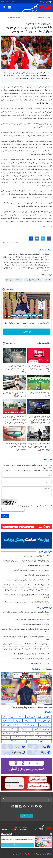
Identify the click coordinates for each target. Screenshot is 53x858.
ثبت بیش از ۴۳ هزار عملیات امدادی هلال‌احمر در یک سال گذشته (26, 585)
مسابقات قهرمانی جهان (14, 279)
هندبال (47, 279)
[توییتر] (28, 806)
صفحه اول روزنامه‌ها (42, 669)
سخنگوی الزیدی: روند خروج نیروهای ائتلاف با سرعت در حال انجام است (26, 613)
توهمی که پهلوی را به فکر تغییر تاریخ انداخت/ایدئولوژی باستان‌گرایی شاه (25, 638)
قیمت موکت (29, 720)
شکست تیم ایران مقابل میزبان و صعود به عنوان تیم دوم (29, 259)
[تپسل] (3, 289)
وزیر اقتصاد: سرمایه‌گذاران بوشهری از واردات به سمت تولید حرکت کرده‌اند (26, 596)
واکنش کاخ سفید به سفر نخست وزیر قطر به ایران (32, 619)
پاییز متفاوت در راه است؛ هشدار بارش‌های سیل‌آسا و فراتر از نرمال (26, 644)
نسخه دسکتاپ (27, 816)
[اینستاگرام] (32, 806)
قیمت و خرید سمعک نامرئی (22, 737)
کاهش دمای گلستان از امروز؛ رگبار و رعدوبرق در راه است (29, 653)
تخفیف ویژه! (17, 845)
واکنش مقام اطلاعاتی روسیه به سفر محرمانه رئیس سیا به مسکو (26, 602)
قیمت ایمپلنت (25, 729)
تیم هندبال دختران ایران (33, 279)
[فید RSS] (20, 806)
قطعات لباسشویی (10, 729)
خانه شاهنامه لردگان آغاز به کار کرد (37, 575)
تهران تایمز (39, 741)
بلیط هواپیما (28, 733)
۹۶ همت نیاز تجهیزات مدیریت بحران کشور (34, 556)
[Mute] (9, 316)
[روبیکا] (24, 806)
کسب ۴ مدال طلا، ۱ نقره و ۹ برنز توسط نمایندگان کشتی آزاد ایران (26, 649)
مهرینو (6, 737)
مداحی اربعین (45, 724)
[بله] (36, 806)
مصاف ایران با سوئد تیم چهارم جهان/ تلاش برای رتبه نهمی (29, 254)
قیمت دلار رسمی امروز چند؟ (39, 663)
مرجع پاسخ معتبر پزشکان (11, 724)
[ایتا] (12, 806)
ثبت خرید (27, 331)
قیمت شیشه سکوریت (16, 716)
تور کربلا (18, 720)
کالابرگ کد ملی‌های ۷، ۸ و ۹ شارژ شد (36, 624)
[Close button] (51, 834)
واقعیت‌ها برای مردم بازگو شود (38, 565)
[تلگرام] (40, 806)
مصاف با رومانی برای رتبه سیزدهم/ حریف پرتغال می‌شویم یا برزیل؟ (26, 257)
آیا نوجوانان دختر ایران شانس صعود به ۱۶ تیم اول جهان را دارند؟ (27, 265)
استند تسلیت (7, 720)
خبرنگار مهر (40, 86)
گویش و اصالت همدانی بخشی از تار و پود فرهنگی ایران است (28, 580)
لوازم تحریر (31, 716)
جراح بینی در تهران (44, 716)
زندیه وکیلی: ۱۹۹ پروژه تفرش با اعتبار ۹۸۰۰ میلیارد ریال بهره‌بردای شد (25, 560)
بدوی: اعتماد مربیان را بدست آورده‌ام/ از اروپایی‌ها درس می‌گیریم (26, 262)
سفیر (4, 716)
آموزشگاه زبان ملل (43, 737)
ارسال (5, 516)
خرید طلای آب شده (43, 720)
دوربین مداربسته (30, 724)
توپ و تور (41, 17)
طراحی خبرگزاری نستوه (40, 854)
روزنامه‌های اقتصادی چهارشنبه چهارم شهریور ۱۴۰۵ (30, 707)
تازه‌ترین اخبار (45, 551)
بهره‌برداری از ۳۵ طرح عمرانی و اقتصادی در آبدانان (31, 570)
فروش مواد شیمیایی (42, 729)
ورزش (48, 17)
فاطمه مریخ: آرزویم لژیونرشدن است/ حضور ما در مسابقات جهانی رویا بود (26, 269)
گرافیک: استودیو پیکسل (20, 854)
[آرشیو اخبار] (16, 806)
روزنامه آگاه (14, 741)
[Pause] (5, 316)
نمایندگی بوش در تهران (11, 733)
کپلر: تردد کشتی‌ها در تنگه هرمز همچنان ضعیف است (30, 658)
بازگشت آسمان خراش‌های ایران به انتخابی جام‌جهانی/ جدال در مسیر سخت (25, 630)
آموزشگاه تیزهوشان (43, 733)
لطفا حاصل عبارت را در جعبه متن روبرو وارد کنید (34, 506)
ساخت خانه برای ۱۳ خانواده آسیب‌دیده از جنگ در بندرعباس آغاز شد (25, 589)
